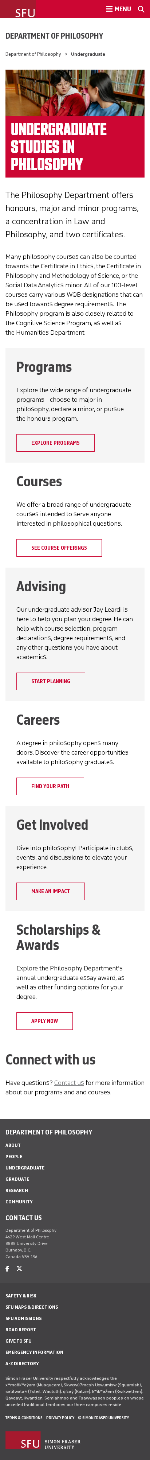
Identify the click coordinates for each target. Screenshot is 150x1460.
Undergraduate (24, 1168)
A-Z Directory (22, 1363)
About (13, 1145)
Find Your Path (50, 786)
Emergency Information (34, 1352)
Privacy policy (60, 1417)
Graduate (17, 1179)
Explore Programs (55, 443)
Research (16, 1190)
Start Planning (50, 681)
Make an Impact (50, 891)
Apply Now (44, 1021)
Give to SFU (18, 1341)
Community (19, 1202)
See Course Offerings (59, 548)
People (13, 1156)
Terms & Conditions (24, 1417)
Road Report (20, 1330)
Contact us (69, 1083)
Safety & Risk (20, 1296)
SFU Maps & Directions (31, 1307)
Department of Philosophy (54, 36)
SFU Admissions (23, 1318)
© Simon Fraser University (103, 1417)
